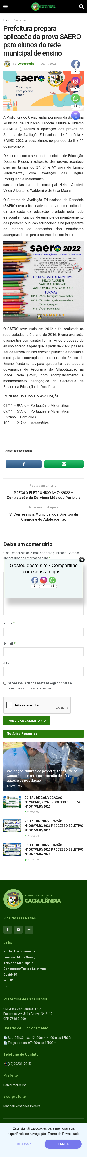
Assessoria (26, 63)
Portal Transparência (19, 951)
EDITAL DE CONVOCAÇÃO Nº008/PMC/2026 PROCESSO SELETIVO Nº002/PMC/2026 (54, 826)
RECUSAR (24, 1144)
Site (6, 663)
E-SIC (7, 986)
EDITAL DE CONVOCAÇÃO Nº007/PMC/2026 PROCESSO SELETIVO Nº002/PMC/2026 (54, 849)
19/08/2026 (15, 786)
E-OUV (8, 980)
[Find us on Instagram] (29, 930)
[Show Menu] (5, 6)
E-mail (9, 643)
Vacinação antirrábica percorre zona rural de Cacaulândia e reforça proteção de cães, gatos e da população (42, 776)
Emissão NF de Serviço (20, 957)
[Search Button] (81, 6)
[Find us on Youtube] (18, 930)
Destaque (20, 20)
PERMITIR (63, 1144)
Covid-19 (10, 974)
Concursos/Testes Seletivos (24, 969)
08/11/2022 (48, 63)
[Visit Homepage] (43, 6)
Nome (9, 623)
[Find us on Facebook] (7, 930)
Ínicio (6, 20)
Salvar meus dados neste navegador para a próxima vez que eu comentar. (40, 685)
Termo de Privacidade (63, 1134)
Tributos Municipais (18, 963)
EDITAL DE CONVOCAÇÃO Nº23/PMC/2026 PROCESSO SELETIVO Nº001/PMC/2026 (53, 802)
